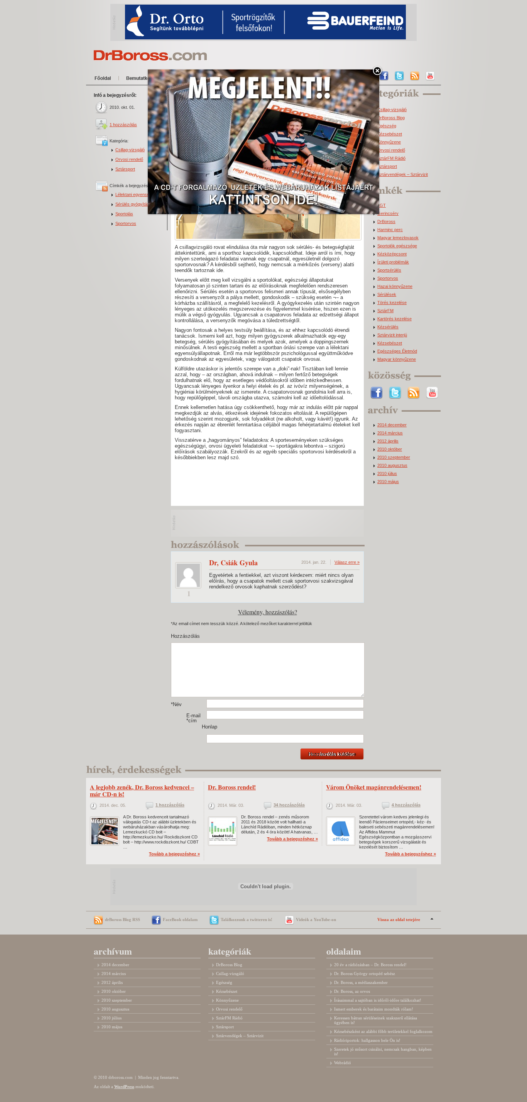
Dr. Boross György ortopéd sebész (364, 973)
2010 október (389, 449)
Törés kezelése (392, 303)
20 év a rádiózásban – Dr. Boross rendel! (370, 964)
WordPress (124, 1086)
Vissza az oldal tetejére (398, 919)
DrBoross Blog (391, 118)
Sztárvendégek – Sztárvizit (402, 174)
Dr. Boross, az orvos (352, 991)
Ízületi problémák (393, 262)
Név (176, 704)
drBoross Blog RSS (122, 919)
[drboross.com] (151, 55)
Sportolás (124, 213)
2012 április (388, 441)
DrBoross (386, 222)
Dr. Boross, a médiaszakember (361, 982)
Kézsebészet (389, 134)
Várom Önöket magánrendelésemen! (373, 787)
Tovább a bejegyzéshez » (174, 854)
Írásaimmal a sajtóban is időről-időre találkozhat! (377, 1000)
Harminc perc (390, 230)
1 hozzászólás (123, 124)
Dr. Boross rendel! (232, 787)
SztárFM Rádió (391, 158)
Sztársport (125, 169)
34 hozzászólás (289, 805)
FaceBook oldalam (180, 919)
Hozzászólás (178, 636)
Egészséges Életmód (397, 351)
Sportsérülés (389, 270)
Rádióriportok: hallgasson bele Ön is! (367, 1040)
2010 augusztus (392, 465)
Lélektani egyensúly (133, 194)
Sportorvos (125, 223)
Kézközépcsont (392, 254)
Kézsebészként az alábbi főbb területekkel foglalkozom (383, 1031)
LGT (381, 205)
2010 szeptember (393, 457)
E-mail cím (193, 718)
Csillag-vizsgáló (130, 149)
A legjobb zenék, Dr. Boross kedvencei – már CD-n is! (142, 790)
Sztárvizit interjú (392, 335)
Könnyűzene (389, 142)
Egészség (386, 126)
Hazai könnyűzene (394, 286)
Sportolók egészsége (397, 246)
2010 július (387, 474)
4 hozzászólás (406, 805)
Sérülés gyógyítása (133, 204)
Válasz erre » (347, 562)
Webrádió (342, 1062)
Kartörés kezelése (394, 319)
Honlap (209, 726)
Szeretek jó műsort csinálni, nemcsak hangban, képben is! (383, 1051)
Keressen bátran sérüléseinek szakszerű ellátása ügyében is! (375, 1020)
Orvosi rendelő (129, 159)
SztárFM (385, 311)
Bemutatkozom (146, 79)
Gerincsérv (388, 213)
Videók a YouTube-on (316, 919)
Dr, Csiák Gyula (233, 563)
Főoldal (104, 79)
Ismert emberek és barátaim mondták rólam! (373, 1009)
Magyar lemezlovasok (398, 238)
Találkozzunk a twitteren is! (246, 919)
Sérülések (386, 294)
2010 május (388, 482)
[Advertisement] (267, 523)
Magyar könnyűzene (396, 359)
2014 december (392, 425)
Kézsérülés (388, 327)
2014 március (390, 433)
